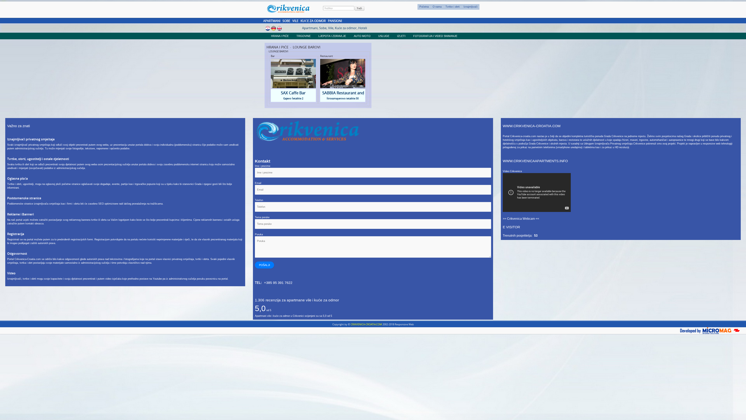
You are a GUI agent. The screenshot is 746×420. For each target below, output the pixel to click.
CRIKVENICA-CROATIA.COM (366, 324)
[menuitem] (424, 7)
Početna (424, 6)
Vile (295, 21)
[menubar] (448, 7)
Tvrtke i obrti (452, 6)
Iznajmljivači (471, 6)
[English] (279, 28)
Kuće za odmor (313, 21)
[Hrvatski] (267, 28)
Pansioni (335, 21)
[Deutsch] (273, 28)
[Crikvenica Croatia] (291, 8)
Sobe (286, 21)
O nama (437, 6)
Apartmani (271, 21)
